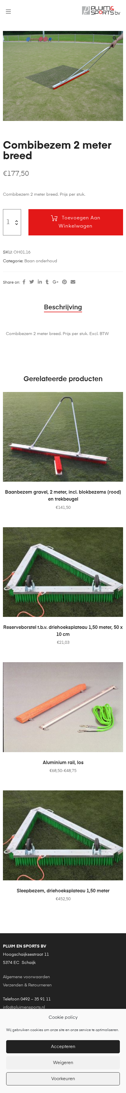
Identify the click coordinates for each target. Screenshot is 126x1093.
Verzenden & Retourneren (27, 985)
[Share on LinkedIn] (40, 282)
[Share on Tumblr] (47, 282)
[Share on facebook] (24, 282)
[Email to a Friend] (73, 282)
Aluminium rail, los (63, 763)
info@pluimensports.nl (24, 1007)
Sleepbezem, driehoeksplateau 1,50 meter (63, 891)
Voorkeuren (63, 1079)
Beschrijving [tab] (63, 307)
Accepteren (63, 1047)
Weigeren (63, 1063)
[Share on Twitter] (31, 282)
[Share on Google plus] (55, 282)
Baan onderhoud (40, 261)
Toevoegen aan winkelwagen (80, 222)
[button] (114, 38)
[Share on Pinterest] (64, 282)
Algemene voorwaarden (26, 977)
